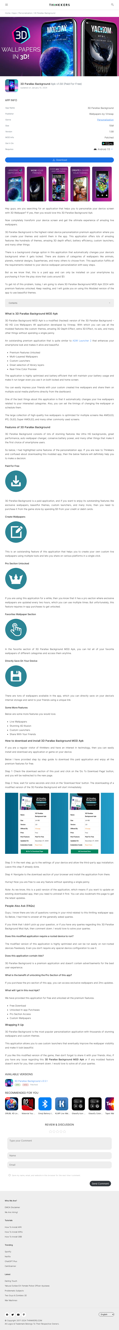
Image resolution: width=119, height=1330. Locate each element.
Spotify (8, 1251)
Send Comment (100, 1183)
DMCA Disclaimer (12, 1207)
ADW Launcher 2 (82, 340)
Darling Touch (11, 1281)
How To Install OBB (13, 1237)
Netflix (8, 1256)
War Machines (11, 1300)
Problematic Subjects (14, 1290)
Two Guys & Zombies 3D (16, 1295)
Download (59, 160)
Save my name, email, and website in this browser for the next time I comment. (46, 1175)
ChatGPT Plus (11, 1261)
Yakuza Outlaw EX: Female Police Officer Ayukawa (27, 1286)
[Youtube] (18, 1314)
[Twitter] (12, 1314)
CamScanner (10, 1266)
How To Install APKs (14, 1232)
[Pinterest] (23, 1314)
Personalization (25, 13)
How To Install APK (13, 1227)
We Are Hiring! (11, 1212)
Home (7, 13)
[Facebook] (7, 1314)
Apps (14, 13)
